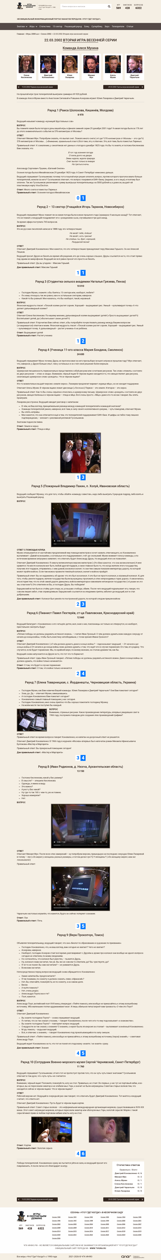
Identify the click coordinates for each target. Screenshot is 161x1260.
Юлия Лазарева (69, 76)
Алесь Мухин (113, 76)
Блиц (86, 26)
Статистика (44, 26)
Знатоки (21, 26)
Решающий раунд (73, 26)
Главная (20, 34)
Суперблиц (96, 26)
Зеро (107, 26)
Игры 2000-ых (32, 34)
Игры (32, 26)
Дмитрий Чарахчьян (134, 76)
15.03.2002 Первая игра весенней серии (37, 87)
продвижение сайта (138, 1257)
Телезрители (118, 26)
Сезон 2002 (46, 34)
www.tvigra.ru (98, 1248)
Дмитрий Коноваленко (48, 76)
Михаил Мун (91, 76)
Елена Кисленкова (26, 76)
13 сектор (57, 26)
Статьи (130, 26)
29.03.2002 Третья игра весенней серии (123, 87)
